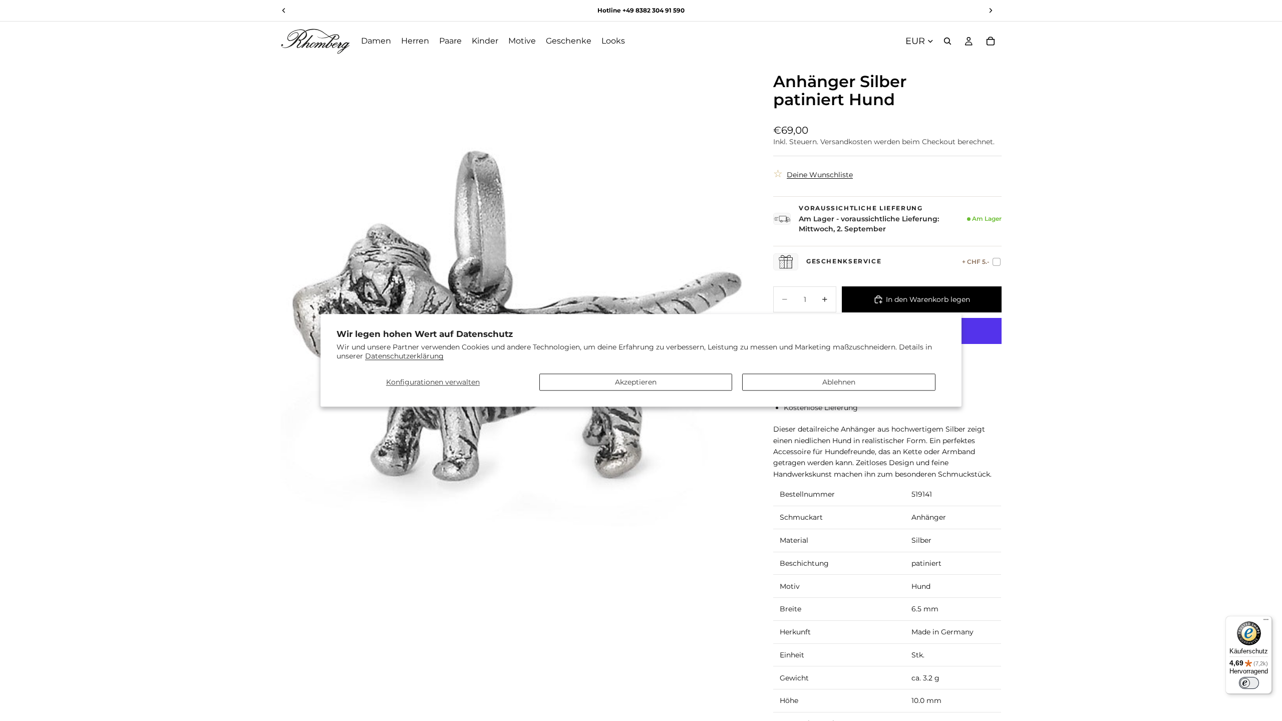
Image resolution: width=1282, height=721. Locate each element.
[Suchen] (947, 41)
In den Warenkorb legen (928, 299)
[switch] (1249, 683)
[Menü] (1266, 622)
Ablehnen (838, 382)
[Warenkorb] (991, 41)
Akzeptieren (636, 382)
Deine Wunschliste (820, 174)
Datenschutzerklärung (404, 356)
